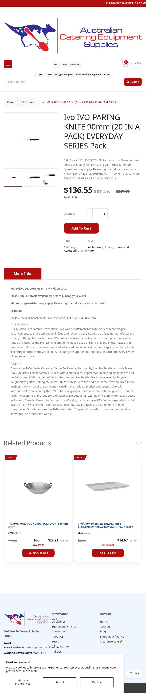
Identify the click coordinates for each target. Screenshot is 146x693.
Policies (57, 651)
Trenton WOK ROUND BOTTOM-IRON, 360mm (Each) (38, 525)
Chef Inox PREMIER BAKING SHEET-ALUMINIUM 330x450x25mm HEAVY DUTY (105, 525)
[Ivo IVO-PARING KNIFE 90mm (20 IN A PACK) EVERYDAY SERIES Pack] (31, 139)
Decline (97, 682)
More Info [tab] (22, 273)
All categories (60, 646)
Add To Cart (81, 228)
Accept (60, 682)
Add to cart (108, 553)
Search (56, 641)
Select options (38, 553)
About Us (57, 636)
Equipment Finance (64, 626)
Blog (103, 631)
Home (10, 102)
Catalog (105, 626)
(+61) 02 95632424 (48, 74)
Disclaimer (58, 621)
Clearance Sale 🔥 (111, 641)
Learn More (30, 671)
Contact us (58, 631)
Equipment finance (112, 636)
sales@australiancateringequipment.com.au (86, 74)
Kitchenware (28, 102)
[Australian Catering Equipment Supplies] (73, 34)
